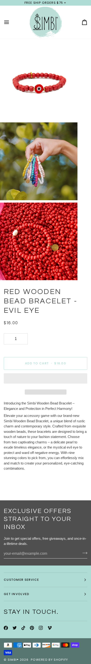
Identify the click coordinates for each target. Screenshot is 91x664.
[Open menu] (11, 22)
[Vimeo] (50, 628)
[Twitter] (15, 628)
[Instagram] (41, 628)
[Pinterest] (32, 628)
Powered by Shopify (49, 659)
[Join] (83, 553)
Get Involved (16, 594)
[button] (45, 379)
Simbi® (13, 659)
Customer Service (21, 579)
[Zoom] (9, 111)
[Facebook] (6, 628)
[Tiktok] (23, 628)
